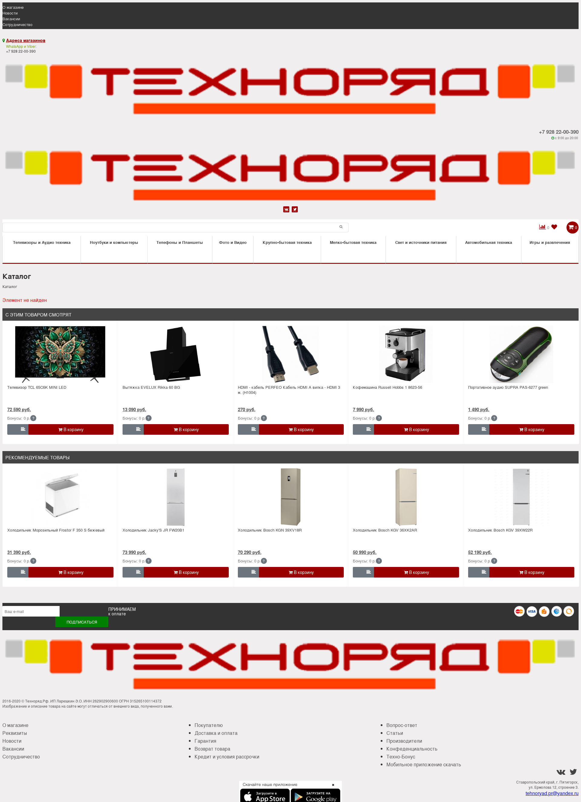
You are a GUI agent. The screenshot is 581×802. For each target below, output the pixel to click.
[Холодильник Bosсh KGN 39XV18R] (291, 497)
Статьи (394, 732)
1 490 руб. (478, 409)
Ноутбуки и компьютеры (114, 242)
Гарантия (205, 740)
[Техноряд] (290, 172)
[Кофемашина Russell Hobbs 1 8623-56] (406, 354)
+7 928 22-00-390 (559, 131)
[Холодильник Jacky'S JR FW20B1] (176, 497)
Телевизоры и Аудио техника (42, 242)
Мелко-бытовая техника (353, 242)
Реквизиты (14, 732)
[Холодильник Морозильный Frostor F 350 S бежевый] (60, 497)
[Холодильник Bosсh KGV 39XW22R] (521, 497)
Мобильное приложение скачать (423, 764)
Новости (10, 13)
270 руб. (246, 409)
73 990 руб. (134, 552)
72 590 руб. (19, 409)
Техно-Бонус (400, 756)
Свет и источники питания (421, 242)
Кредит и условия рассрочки (227, 756)
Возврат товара (212, 748)
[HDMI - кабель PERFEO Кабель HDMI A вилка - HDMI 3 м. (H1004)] (291, 354)
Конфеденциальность (412, 748)
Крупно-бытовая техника (287, 242)
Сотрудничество (17, 24)
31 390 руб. (19, 552)
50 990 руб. (364, 552)
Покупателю (209, 725)
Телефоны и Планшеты (179, 242)
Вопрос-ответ (401, 725)
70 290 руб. (249, 552)
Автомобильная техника (488, 242)
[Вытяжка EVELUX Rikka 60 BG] (176, 354)
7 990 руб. (363, 409)
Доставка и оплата (216, 732)
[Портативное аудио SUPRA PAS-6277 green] (521, 354)
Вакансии (11, 18)
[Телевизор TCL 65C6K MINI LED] (60, 354)
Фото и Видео (233, 242)
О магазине (13, 7)
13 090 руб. (134, 409)
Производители (404, 740)
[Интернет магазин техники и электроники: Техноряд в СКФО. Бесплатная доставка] (290, 86)
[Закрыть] (331, 788)
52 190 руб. (480, 552)
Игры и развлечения (550, 242)
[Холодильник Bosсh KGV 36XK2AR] (406, 497)
